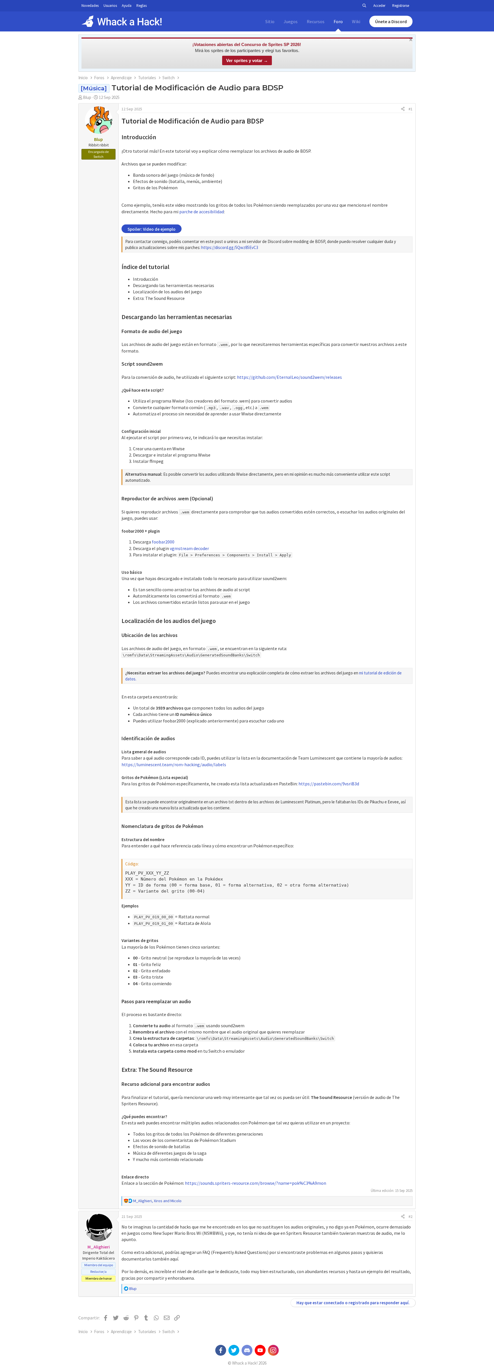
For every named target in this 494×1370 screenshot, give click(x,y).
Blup (87, 97)
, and (157, 1200)
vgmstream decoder (189, 548)
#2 (411, 1216)
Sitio (269, 21)
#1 (411, 108)
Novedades (90, 5)
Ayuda (127, 5)
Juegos (291, 21)
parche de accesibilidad (201, 211)
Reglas (141, 5)
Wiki (356, 21)
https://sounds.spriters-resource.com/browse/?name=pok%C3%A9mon (255, 1183)
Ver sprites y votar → (247, 60)
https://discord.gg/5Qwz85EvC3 (229, 247)
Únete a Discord (391, 21)
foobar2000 (163, 542)
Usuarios (110, 5)
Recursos (315, 21)
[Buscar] (364, 5)
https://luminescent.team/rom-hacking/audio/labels (173, 764)
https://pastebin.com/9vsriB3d (328, 783)
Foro (338, 21)
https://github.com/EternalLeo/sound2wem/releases (289, 377)
